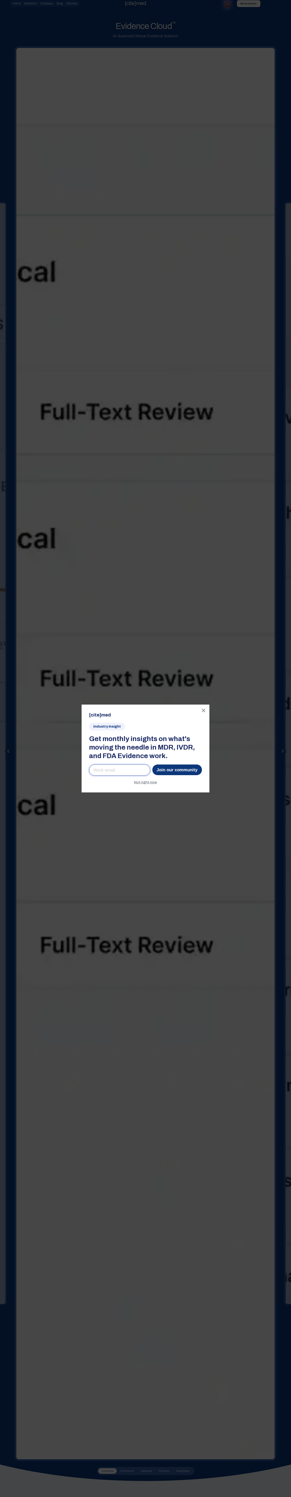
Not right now (145, 782)
